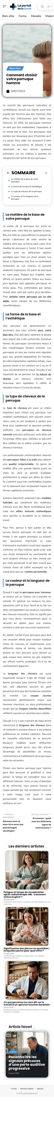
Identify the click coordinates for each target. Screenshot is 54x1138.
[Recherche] (42, 6)
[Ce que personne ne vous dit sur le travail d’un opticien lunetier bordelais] (27, 980)
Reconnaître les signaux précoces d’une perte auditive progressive (27, 1063)
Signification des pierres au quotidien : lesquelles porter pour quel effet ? (27, 949)
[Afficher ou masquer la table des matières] (41, 173)
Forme (13, 1052)
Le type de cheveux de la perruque (26, 191)
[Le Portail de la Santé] (21, 6)
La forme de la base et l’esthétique (26, 186)
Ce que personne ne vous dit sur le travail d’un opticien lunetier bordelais (27, 1003)
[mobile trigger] (5, 6)
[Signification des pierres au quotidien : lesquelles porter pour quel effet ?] (27, 926)
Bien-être (15, 68)
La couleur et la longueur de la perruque (24, 197)
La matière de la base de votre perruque (24, 180)
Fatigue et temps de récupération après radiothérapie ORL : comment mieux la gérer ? (25, 894)
